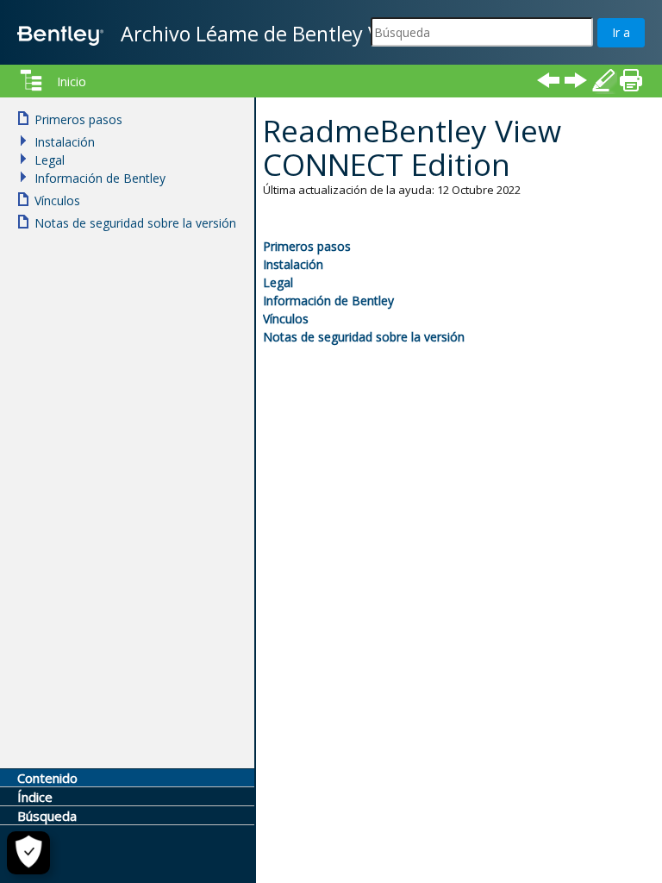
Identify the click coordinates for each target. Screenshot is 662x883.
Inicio (71, 81)
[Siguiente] (576, 80)
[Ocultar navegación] (31, 80)
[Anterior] (548, 80)
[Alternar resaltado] (603, 80)
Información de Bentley (328, 300)
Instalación (293, 264)
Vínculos (286, 318)
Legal (278, 282)
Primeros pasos (307, 246)
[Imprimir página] (631, 80)
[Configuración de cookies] (28, 852)
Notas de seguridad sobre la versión (364, 337)
